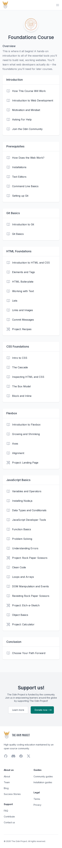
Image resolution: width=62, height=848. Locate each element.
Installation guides (43, 782)
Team (7, 782)
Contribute (9, 816)
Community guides (43, 776)
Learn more (18, 710)
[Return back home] (5, 5)
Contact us (9, 822)
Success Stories (12, 794)
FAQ (6, 810)
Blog (6, 788)
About (7, 776)
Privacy (37, 804)
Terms (37, 799)
